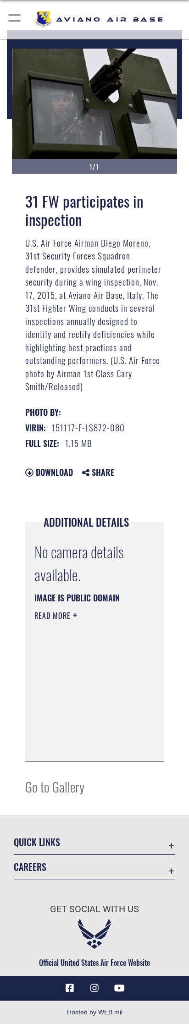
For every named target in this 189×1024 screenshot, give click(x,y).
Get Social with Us (94, 909)
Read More (53, 615)
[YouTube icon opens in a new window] (119, 988)
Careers (30, 867)
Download (53, 472)
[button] (15, 19)
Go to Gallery (54, 786)
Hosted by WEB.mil (94, 1012)
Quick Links (37, 842)
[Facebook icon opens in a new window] (70, 988)
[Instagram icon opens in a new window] (94, 988)
